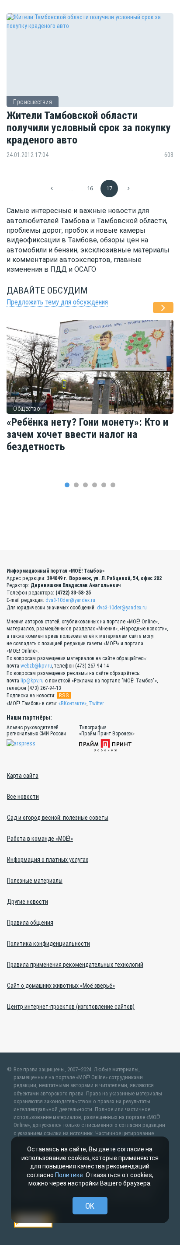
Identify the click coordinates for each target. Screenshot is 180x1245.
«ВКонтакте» (73, 703)
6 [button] (113, 485)
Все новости (23, 796)
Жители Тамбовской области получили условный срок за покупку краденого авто (89, 128)
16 (90, 188)
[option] (90, 396)
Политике (69, 1175)
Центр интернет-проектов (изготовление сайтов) (71, 1006)
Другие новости (27, 901)
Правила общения (30, 922)
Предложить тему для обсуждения (57, 302)
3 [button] (85, 485)
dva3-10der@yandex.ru (70, 600)
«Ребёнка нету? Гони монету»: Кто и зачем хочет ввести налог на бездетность (87, 434)
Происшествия (32, 101)
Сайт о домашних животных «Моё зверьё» (61, 985)
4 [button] (94, 485)
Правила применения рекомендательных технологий (75, 964)
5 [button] (103, 485)
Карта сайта (22, 775)
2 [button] (76, 485)
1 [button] (67, 485)
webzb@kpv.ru (36, 666)
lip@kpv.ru (32, 681)
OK (89, 1206)
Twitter (96, 703)
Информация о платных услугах (47, 859)
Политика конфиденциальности (48, 943)
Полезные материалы (34, 880)
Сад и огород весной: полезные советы (57, 817)
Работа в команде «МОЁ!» (40, 838)
